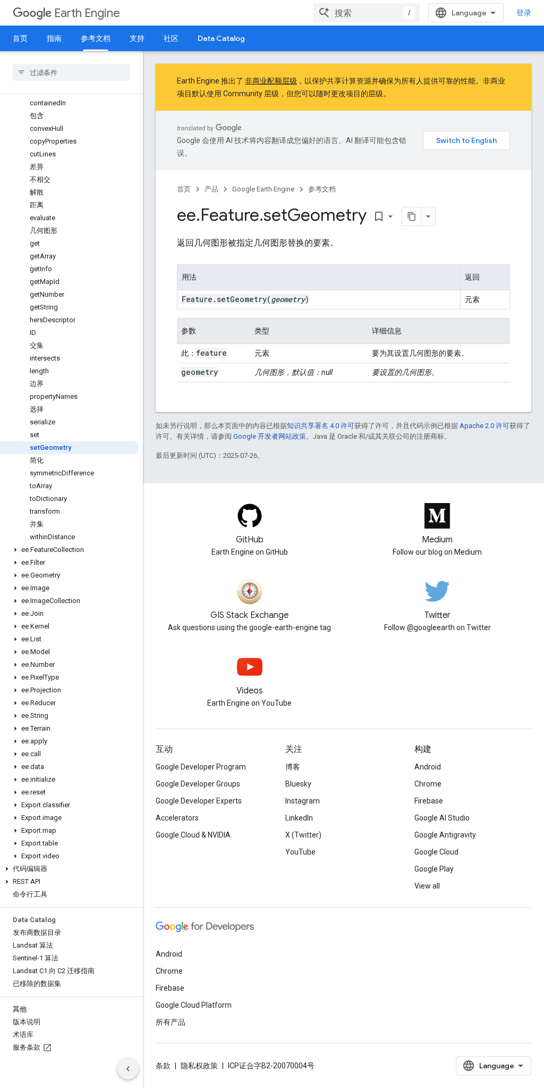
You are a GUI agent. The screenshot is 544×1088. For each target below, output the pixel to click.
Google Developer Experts (199, 801)
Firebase (428, 801)
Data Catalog (221, 38)
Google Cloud (436, 852)
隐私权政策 (199, 1065)
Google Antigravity (445, 835)
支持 (137, 38)
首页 (20, 38)
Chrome (427, 784)
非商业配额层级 (271, 81)
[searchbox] (71, 72)
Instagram (302, 801)
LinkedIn (299, 818)
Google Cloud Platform (194, 1005)
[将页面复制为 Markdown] (411, 216)
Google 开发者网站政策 (269, 436)
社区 (171, 38)
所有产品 (170, 1022)
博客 (292, 767)
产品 (211, 189)
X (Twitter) (303, 835)
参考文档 (95, 38)
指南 (54, 38)
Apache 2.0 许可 (484, 426)
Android (427, 767)
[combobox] (366, 12)
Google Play (434, 869)
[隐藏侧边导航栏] (128, 1068)
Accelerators (177, 818)
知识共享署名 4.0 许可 (320, 426)
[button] (69, 549)
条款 (163, 1065)
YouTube (300, 852)
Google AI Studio (442, 818)
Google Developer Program (201, 767)
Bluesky (298, 784)
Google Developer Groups (198, 784)
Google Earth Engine (263, 189)
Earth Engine (87, 13)
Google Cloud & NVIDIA (193, 835)
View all (427, 886)
